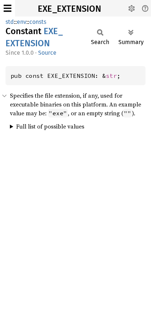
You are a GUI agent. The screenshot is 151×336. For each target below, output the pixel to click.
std (9, 21)
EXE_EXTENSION (69, 9)
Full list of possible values (50, 126)
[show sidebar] (7, 8)
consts (37, 21)
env (21, 21)
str (111, 75)
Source (47, 52)
